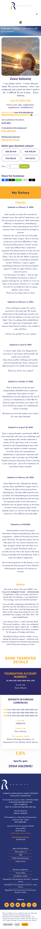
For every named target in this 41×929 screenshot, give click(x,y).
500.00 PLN (10, 151)
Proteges (16, 28)
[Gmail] (25, 180)
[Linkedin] (12, 905)
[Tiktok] (34, 905)
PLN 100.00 (11, 158)
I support (24, 166)
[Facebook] (5, 180)
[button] (20, 22)
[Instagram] (23, 905)
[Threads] (32, 180)
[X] (11, 180)
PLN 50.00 (30, 158)
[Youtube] (18, 905)
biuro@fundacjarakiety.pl (20, 837)
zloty (3, 166)
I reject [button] (17, 924)
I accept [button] (24, 924)
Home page (6, 28)
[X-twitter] (29, 905)
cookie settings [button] (8, 924)
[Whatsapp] (18, 180)
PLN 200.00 (30, 151)
